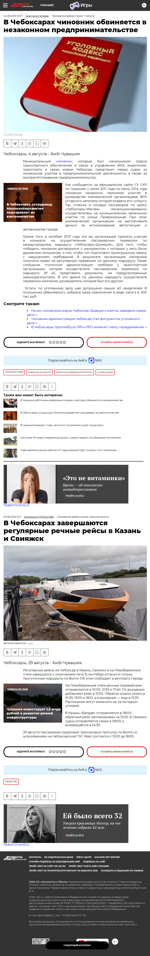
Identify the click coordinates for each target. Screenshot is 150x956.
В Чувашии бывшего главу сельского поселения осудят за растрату (62, 425)
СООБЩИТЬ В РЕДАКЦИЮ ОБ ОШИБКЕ (122, 870)
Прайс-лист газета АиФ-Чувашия (89, 866)
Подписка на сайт (94, 861)
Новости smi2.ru (16, 505)
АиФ (30, 643)
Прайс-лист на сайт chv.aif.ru (47, 866)
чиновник (64, 161)
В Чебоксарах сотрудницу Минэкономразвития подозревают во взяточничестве (69, 412)
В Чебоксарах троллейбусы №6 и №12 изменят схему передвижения (87, 327)
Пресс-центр (83, 857)
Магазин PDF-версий (107, 857)
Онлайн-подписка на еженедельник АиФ (54, 861)
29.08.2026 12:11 (12, 516)
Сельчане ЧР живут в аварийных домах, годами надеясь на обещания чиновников (70, 437)
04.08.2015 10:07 (13, 15)
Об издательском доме (58, 857)
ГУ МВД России (13, 134)
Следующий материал (77, 945)
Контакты (35, 857)
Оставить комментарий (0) (117, 342)
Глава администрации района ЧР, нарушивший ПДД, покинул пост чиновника (68, 450)
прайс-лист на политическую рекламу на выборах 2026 (63, 870)
